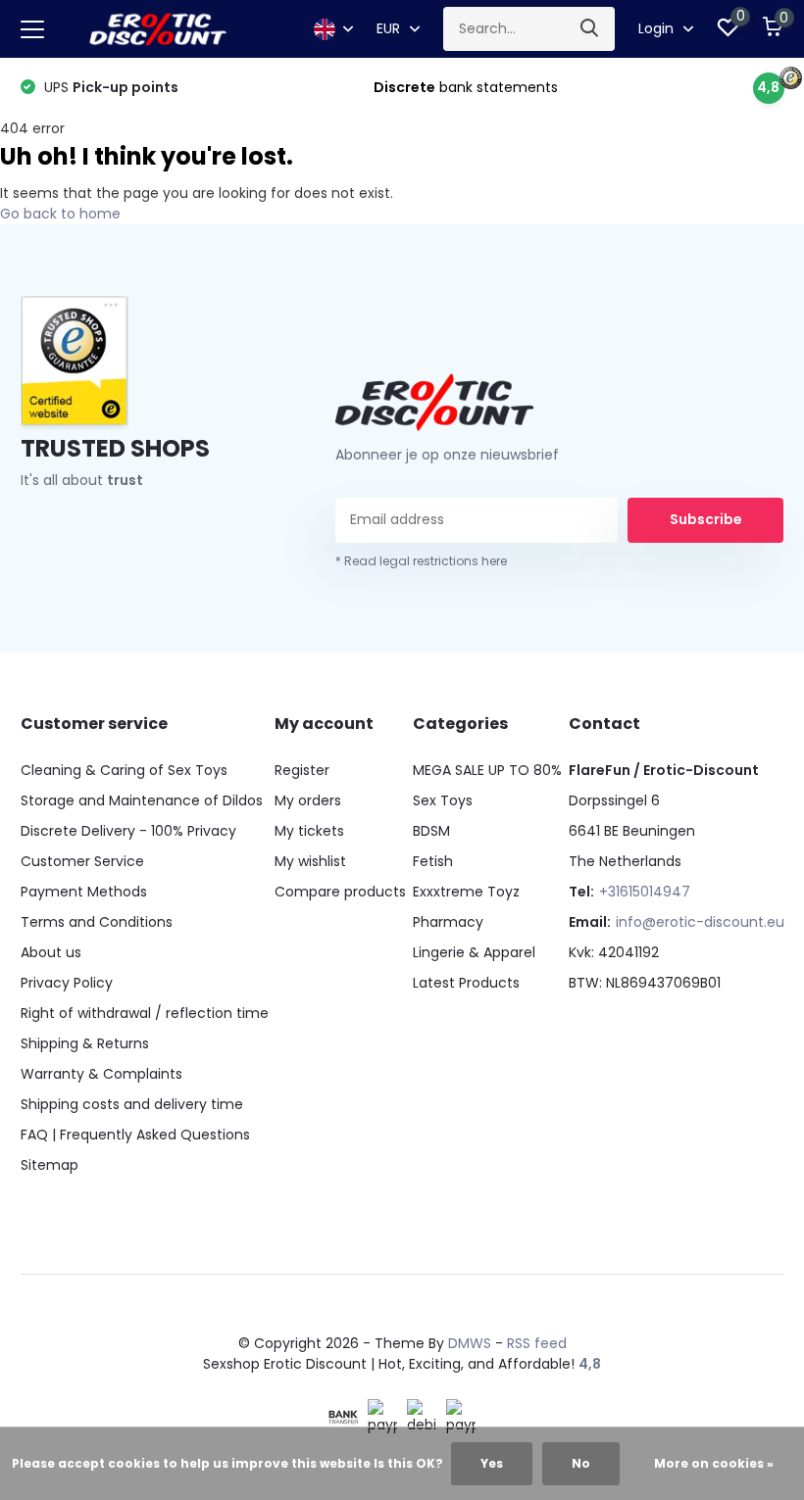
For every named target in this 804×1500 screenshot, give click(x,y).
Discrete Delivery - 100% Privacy (128, 831)
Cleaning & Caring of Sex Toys (124, 770)
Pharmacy (448, 922)
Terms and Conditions (97, 922)
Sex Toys (443, 800)
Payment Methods (84, 891)
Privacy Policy (67, 982)
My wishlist (310, 861)
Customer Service (82, 861)
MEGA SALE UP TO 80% (487, 770)
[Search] (590, 29)
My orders (308, 800)
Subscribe (706, 519)
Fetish (433, 861)
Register (302, 770)
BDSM (431, 831)
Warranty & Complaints (101, 1074)
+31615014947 (644, 891)
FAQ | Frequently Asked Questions (135, 1134)
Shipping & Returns (85, 1043)
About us (51, 952)
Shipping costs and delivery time (132, 1104)
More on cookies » (714, 1463)
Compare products (340, 891)
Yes (491, 1463)
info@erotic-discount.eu (700, 922)
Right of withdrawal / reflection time (145, 1013)
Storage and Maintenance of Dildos (142, 800)
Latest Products (466, 982)
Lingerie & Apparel (474, 952)
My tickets (309, 831)
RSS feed (537, 1343)
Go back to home (60, 213)
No (581, 1463)
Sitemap (49, 1165)
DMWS (469, 1343)
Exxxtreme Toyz (466, 891)
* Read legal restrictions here (421, 561)
